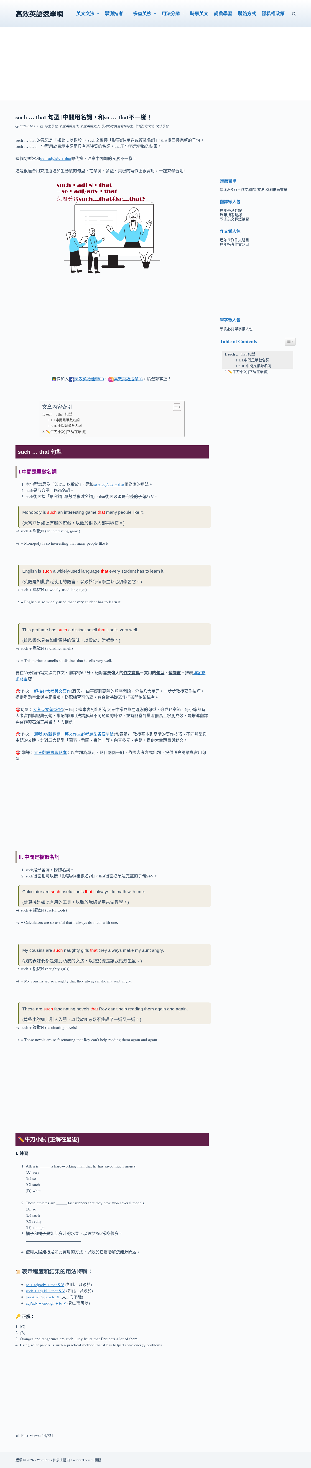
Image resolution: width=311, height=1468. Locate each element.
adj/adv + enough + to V (46, 1303)
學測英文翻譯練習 (234, 219)
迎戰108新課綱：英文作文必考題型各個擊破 (74, 734)
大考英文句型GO (48, 709)
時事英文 (199, 13)
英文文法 (85, 13)
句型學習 (51, 126)
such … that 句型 (59, 414)
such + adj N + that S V (45, 1290)
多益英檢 (142, 13)
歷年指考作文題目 (234, 244)
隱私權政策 (273, 13)
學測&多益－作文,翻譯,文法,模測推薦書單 (253, 189)
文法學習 (162, 126)
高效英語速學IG (128, 378)
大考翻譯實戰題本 (50, 752)
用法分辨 (171, 13)
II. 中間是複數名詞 (68, 425)
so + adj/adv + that (55, 158)
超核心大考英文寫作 (52, 691)
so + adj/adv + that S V (45, 1284)
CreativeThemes (82, 1460)
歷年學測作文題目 (234, 240)
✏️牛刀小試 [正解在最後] (66, 431)
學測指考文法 (144, 126)
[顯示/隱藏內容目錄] (175, 407)
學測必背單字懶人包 (236, 328)
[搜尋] (294, 13)
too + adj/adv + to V (42, 1297)
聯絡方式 (247, 13)
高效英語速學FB (89, 378)
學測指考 (114, 13)
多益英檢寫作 (68, 126)
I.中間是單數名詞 (67, 420)
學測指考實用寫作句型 (117, 126)
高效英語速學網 (39, 14)
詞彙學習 (223, 13)
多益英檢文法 (89, 126)
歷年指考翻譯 (231, 214)
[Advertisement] (155, 68)
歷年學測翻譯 (231, 210)
